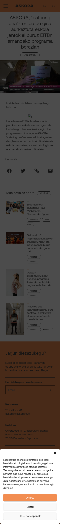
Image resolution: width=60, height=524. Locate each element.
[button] (55, 453)
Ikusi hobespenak (30, 516)
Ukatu (30, 506)
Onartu (30, 497)
